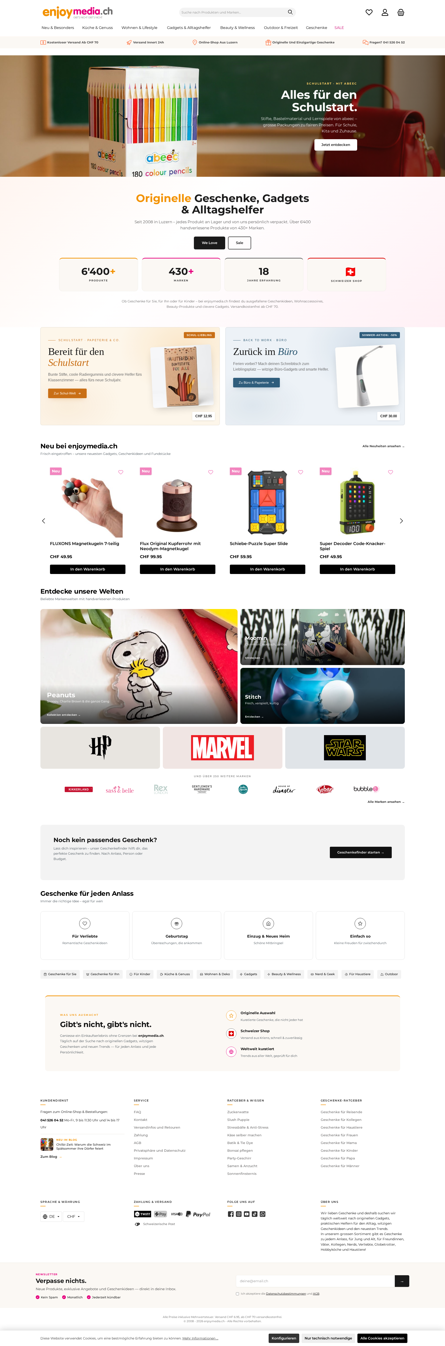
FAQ (137, 1112)
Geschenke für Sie (62, 974)
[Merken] (120, 472)
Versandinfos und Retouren (157, 1127)
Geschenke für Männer (340, 1166)
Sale (239, 243)
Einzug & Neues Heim (268, 936)
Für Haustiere (359, 974)
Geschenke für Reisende (341, 1112)
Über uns (141, 1166)
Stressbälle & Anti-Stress (247, 1127)
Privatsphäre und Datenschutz (159, 1150)
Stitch (253, 697)
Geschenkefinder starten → (360, 852)
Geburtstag (177, 936)
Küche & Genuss (177, 974)
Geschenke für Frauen (339, 1135)
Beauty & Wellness (286, 974)
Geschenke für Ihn (105, 974)
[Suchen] (290, 12)
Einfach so (360, 936)
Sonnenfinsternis (241, 1174)
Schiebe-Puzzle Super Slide (259, 543)
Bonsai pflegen (240, 1150)
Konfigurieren (284, 1338)
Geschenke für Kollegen (341, 1120)
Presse (139, 1174)
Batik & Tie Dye (240, 1143)
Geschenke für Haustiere (342, 1127)
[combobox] (232, 12)
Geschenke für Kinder (339, 1150)
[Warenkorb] (399, 12)
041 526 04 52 (51, 1120)
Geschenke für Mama (339, 1143)
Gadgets (250, 974)
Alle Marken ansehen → (386, 802)
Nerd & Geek (325, 974)
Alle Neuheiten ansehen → (384, 446)
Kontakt (140, 1120)
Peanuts (61, 695)
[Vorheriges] (43, 520)
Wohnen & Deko (217, 974)
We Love (209, 243)
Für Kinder (142, 974)
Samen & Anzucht (242, 1166)
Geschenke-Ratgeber (341, 1100)
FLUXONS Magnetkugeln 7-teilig (84, 543)
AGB (137, 1143)
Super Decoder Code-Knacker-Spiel (352, 546)
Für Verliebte (85, 936)
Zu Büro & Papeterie (254, 382)
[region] (222, 521)
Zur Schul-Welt (65, 393)
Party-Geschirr (239, 1158)
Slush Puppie (238, 1120)
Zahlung (141, 1135)
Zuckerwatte (238, 1112)
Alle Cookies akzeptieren (382, 1338)
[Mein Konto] (385, 12)
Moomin (256, 638)
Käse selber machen (244, 1135)
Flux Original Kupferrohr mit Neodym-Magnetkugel (170, 546)
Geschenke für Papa (338, 1158)
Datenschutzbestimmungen (286, 1293)
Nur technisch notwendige (328, 1338)
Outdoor (391, 974)
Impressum (143, 1158)
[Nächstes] (401, 520)
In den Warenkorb (87, 569)
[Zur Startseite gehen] (77, 12)
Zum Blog (48, 1156)
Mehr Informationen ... (200, 1338)
